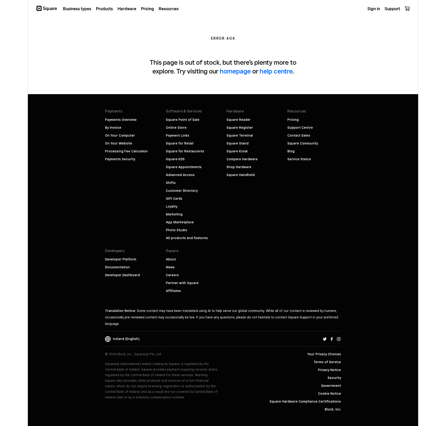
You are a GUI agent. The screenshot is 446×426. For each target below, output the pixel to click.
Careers (172, 275)
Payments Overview (121, 120)
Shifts (171, 183)
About (171, 259)
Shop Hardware (238, 167)
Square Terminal (239, 135)
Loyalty (171, 206)
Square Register (239, 127)
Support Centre (300, 127)
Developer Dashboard (122, 275)
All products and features (187, 238)
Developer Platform (120, 259)
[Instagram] (338, 339)
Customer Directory (182, 190)
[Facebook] (331, 339)
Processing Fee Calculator (126, 151)
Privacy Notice (329, 370)
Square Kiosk (237, 151)
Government (331, 386)
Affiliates (173, 291)
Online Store (176, 127)
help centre (276, 71)
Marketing (174, 214)
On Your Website (118, 143)
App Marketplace (180, 222)
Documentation (117, 267)
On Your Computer (120, 135)
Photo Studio (176, 230)
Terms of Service (327, 362)
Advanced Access (180, 175)
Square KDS (175, 159)
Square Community (302, 143)
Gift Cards (174, 198)
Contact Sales (298, 135)
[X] (324, 339)
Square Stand (237, 143)
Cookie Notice (329, 393)
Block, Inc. (333, 409)
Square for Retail (179, 143)
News (170, 267)
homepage (235, 71)
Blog (291, 151)
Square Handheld (240, 175)
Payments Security (120, 159)
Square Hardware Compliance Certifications (305, 401)
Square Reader (238, 120)
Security (334, 378)
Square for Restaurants (185, 151)
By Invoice (113, 127)
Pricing (293, 120)
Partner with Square (182, 283)
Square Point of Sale (182, 120)
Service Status (299, 159)
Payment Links (177, 135)
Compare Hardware (242, 159)
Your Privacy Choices (324, 354)
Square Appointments (184, 167)
